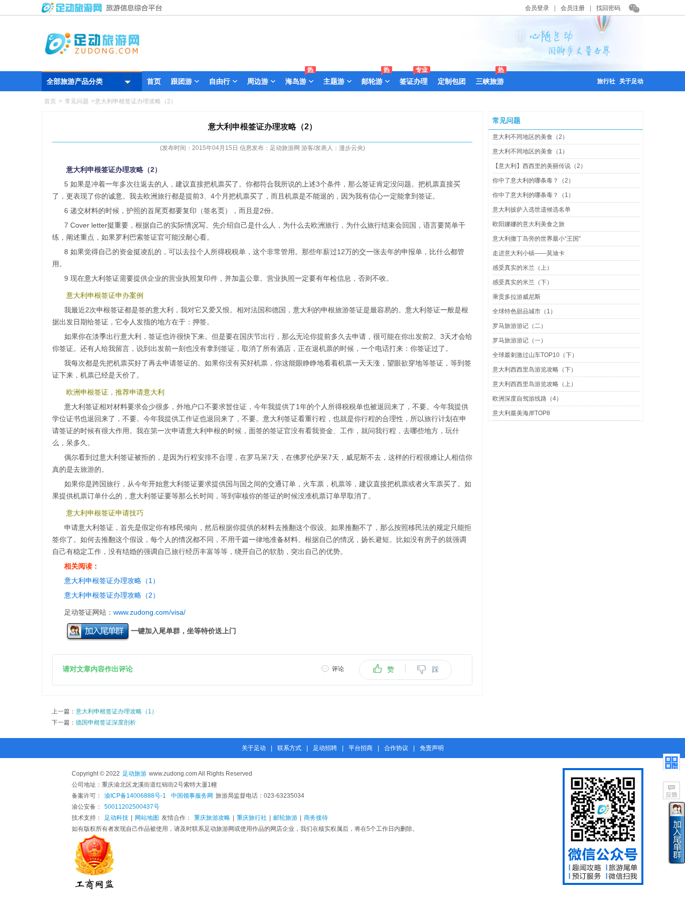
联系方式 (289, 748)
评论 (338, 668)
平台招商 (361, 748)
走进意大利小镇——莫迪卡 (528, 253)
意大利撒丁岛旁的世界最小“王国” (536, 238)
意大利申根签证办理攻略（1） (111, 581)
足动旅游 (134, 773)
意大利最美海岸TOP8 (521, 413)
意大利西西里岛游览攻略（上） (534, 384)
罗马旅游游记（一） (519, 340)
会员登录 (537, 8)
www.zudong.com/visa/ (149, 612)
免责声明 (432, 748)
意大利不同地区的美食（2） (530, 136)
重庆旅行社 (252, 817)
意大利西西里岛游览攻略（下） (534, 369)
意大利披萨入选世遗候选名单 (531, 209)
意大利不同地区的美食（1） (530, 151)
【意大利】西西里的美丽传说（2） (539, 165)
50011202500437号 (131, 806)
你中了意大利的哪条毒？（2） (533, 180)
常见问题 (77, 101)
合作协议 (396, 748)
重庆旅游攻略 (212, 817)
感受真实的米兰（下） (522, 282)
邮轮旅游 (285, 817)
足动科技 (116, 817)
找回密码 (608, 8)
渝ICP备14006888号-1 (135, 795)
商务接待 (316, 817)
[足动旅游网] (104, 10)
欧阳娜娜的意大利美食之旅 (528, 224)
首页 (154, 81)
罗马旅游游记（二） (519, 325)
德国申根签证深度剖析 (106, 722)
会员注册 (573, 8)
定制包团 (452, 81)
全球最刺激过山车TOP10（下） (535, 354)
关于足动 (631, 81)
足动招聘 (325, 748)
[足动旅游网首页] (342, 68)
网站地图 (147, 817)
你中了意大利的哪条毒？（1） (533, 195)
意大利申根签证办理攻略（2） (111, 595)
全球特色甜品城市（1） (524, 311)
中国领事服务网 (192, 795)
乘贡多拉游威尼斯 (516, 296)
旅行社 (606, 81)
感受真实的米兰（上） (522, 267)
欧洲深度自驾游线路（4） (527, 398)
